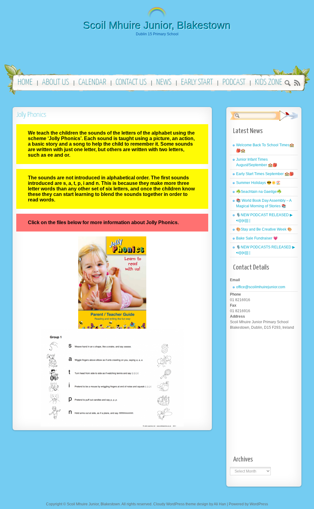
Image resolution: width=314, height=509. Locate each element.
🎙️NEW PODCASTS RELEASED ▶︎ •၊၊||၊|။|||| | (265, 250)
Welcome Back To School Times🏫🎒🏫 (265, 148)
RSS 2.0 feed (297, 83)
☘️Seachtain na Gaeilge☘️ (258, 191)
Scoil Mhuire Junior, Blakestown (157, 25)
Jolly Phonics (31, 114)
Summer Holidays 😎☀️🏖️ (258, 183)
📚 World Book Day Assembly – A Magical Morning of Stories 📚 (264, 203)
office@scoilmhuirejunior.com (260, 287)
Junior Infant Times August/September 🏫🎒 (256, 162)
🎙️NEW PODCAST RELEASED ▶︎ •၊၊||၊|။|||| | (264, 218)
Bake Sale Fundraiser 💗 (257, 238)
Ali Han (220, 504)
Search (288, 84)
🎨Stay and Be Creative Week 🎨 (264, 229)
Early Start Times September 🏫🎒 (265, 174)
